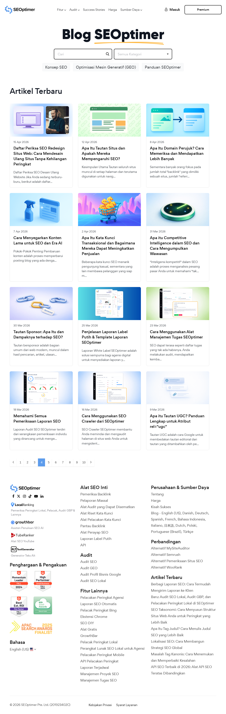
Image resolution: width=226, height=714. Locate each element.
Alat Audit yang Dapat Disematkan (107, 507)
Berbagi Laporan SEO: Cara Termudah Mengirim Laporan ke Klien (180, 587)
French (170, 519)
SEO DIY (87, 623)
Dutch (180, 525)
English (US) (171, 513)
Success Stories (94, 10)
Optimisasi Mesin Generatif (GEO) (106, 67)
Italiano (156, 525)
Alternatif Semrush (165, 554)
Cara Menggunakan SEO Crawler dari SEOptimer (104, 418)
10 (83, 462)
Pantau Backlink (92, 526)
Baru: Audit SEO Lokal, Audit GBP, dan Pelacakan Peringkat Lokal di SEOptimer (182, 600)
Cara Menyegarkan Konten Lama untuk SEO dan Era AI (37, 240)
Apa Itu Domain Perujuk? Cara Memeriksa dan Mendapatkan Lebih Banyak (177, 154)
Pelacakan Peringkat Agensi (102, 597)
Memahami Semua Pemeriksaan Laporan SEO (37, 418)
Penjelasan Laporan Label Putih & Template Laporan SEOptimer (105, 337)
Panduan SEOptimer (163, 67)
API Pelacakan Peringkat (99, 661)
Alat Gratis (88, 629)
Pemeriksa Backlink (95, 494)
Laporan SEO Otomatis (98, 604)
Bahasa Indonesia (191, 519)
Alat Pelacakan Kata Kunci (100, 519)
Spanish (157, 519)
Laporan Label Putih (95, 538)
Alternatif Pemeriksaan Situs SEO (177, 561)
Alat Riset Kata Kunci (96, 513)
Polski (191, 525)
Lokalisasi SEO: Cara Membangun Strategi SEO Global (177, 644)
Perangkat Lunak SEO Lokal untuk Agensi (112, 648)
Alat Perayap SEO (94, 532)
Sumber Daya (129, 10)
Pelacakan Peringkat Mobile (102, 654)
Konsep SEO (56, 67)
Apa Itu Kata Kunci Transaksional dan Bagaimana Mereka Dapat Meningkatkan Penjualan (108, 245)
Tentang (157, 494)
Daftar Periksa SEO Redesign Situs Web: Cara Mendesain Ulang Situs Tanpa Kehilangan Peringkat (40, 156)
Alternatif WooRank (166, 567)
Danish (187, 513)
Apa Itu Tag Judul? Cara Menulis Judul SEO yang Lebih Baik (181, 631)
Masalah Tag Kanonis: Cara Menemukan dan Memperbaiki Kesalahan (182, 657)
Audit (73, 10)
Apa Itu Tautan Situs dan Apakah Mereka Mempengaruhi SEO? (103, 154)
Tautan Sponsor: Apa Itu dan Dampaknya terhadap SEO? (38, 334)
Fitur (60, 10)
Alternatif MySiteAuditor (170, 548)
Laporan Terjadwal (94, 667)
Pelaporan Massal (94, 500)
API (83, 545)
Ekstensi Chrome (93, 616)
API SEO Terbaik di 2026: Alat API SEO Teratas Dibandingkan (181, 670)
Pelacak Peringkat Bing (98, 610)
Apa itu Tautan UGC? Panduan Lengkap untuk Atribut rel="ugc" (177, 421)
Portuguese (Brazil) (166, 531)
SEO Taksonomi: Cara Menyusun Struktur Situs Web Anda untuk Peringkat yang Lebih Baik (183, 616)
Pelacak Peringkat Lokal (99, 642)
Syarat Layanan (126, 705)
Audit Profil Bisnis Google (100, 574)
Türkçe (188, 531)
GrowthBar (89, 635)
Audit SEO (88, 561)
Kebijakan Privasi (100, 705)
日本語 (169, 525)
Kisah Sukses (161, 507)
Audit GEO (88, 568)
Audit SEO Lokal (93, 580)
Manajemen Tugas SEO (98, 680)
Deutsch (201, 513)
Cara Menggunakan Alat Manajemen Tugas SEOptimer (176, 334)
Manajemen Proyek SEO (99, 674)
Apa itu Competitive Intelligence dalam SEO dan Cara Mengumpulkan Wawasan (175, 245)
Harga (112, 10)
